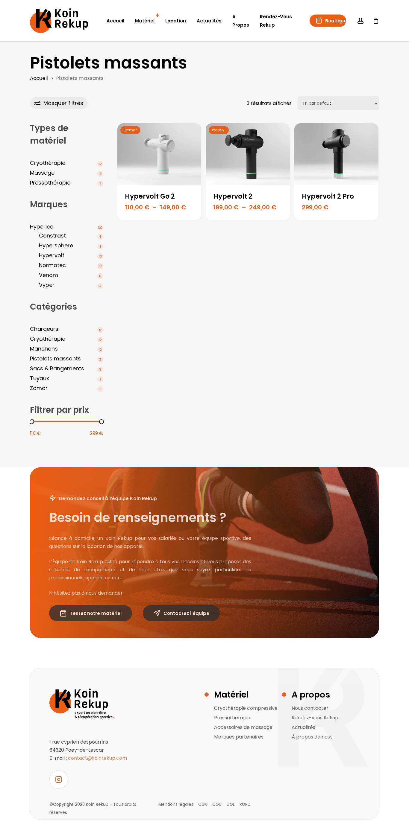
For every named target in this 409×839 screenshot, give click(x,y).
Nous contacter (310, 708)
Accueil (39, 78)
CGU (217, 804)
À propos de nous (312, 736)
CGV (202, 804)
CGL (230, 804)
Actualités (303, 727)
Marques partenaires (238, 736)
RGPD (245, 804)
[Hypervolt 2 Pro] (336, 154)
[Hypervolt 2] (248, 154)
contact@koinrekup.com (97, 758)
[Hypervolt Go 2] (159, 154)
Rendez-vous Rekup (315, 717)
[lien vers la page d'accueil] (88, 703)
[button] (90, 613)
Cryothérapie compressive (246, 708)
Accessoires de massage (243, 727)
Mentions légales (175, 804)
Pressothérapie (232, 717)
